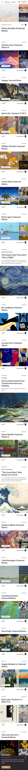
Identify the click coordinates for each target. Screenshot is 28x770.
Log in (24, 2)
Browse (13, 2)
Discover (7, 2)
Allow (6, 767)
